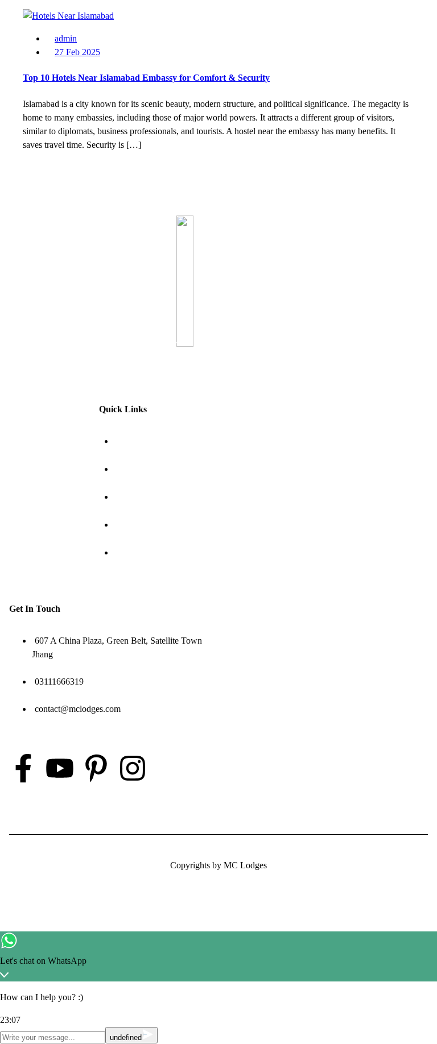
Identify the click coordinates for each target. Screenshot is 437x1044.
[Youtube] (60, 768)
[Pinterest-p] (96, 768)
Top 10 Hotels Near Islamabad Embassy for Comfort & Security (146, 77)
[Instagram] (132, 768)
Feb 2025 (77, 52)
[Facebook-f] (23, 768)
